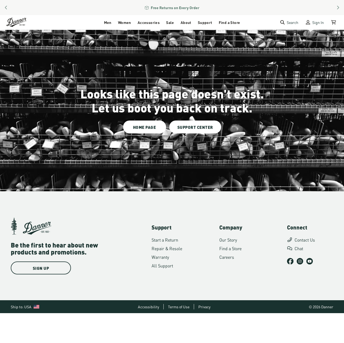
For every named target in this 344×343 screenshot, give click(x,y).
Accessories (149, 22)
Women (124, 22)
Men (108, 22)
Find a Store (229, 22)
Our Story (228, 239)
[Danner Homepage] (23, 22)
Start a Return (165, 239)
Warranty (160, 256)
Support (205, 22)
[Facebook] (290, 261)
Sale (170, 22)
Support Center (195, 127)
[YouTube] (309, 261)
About (186, 22)
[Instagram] (300, 261)
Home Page (144, 127)
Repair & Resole (167, 248)
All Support (162, 265)
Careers (226, 256)
